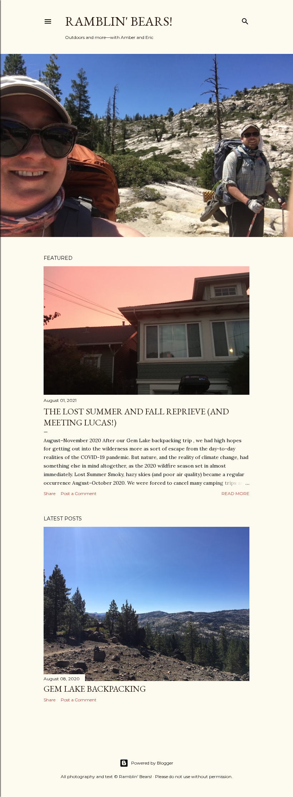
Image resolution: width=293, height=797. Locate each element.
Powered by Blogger (152, 763)
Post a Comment (78, 493)
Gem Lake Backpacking (95, 688)
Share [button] (49, 493)
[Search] (245, 20)
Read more (235, 493)
